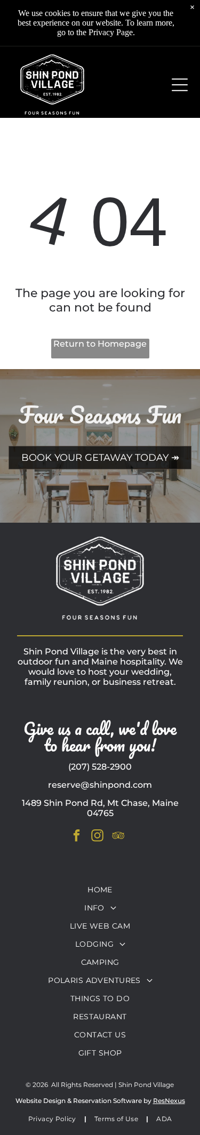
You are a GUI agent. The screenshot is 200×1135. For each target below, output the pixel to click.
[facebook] (76, 836)
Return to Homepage (100, 344)
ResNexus (169, 1101)
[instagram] (97, 836)
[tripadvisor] (118, 836)
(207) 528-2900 (100, 767)
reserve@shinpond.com (100, 785)
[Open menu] (180, 85)
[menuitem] (100, 890)
